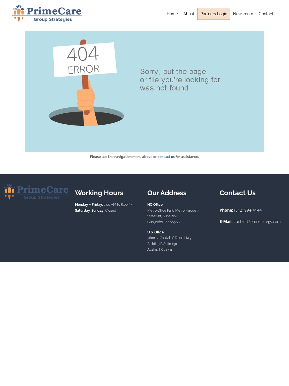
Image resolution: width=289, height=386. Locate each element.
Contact (266, 14)
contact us (166, 157)
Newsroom (243, 14)
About (188, 14)
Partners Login (213, 14)
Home (172, 14)
